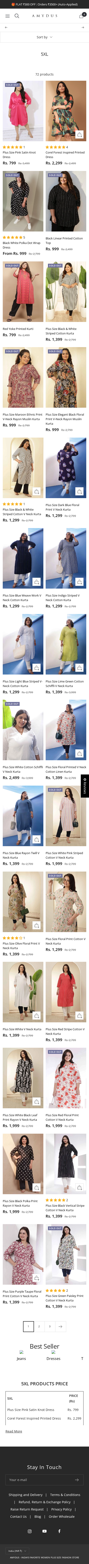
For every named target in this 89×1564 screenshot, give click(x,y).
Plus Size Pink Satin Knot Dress (19, 154)
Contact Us (18, 1516)
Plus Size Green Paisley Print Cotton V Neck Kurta (65, 1298)
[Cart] (81, 16)
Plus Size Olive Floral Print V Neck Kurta (21, 945)
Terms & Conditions (65, 1495)
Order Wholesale (62, 1516)
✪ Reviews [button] (85, 786)
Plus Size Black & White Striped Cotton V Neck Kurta (22, 511)
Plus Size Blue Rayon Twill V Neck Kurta (21, 855)
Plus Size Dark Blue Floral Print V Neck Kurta (62, 507)
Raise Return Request (27, 1509)
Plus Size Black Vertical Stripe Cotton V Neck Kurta (65, 1207)
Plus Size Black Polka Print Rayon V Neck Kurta (20, 1203)
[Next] (60, 1326)
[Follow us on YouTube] (44, 1531)
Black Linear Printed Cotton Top (64, 240)
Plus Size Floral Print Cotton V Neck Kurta (66, 941)
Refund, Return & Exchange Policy (45, 1502)
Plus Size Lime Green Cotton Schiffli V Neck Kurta (65, 683)
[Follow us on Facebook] (59, 1531)
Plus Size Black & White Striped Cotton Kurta (61, 331)
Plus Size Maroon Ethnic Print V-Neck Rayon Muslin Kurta (22, 416)
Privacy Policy (61, 1509)
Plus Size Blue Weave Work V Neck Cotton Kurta (22, 597)
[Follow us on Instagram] (30, 1531)
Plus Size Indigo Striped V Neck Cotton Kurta (63, 597)
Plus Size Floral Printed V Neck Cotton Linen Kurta (66, 769)
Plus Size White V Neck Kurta (22, 1029)
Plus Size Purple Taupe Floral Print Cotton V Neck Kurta (22, 1293)
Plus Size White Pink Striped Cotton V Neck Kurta (64, 855)
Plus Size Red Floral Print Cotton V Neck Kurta (62, 1117)
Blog (37, 1516)
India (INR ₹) (15, 1550)
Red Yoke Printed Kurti (18, 329)
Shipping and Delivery (25, 1495)
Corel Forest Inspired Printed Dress (65, 154)
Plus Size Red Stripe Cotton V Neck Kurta (65, 1031)
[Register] (77, 1479)
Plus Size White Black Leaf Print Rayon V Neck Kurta (20, 1117)
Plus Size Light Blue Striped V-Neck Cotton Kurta (22, 683)
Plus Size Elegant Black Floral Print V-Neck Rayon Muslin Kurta (65, 419)
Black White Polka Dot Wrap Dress (21, 245)
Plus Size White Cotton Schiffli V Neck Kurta (23, 769)
